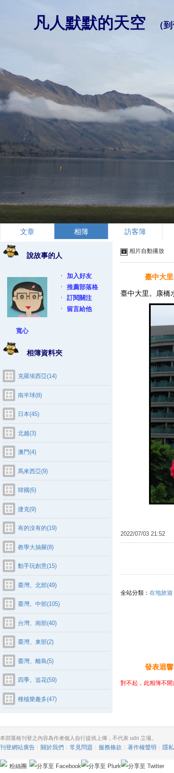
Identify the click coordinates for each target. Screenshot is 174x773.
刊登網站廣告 (17, 747)
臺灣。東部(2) (36, 642)
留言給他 (79, 308)
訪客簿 (135, 231)
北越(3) (27, 433)
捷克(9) (27, 509)
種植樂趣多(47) (37, 699)
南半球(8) (30, 395)
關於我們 (52, 747)
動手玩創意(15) (37, 566)
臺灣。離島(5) (36, 661)
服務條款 (110, 747)
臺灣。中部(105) (39, 604)
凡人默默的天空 (89, 22)
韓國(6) (27, 490)
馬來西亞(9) (33, 471)
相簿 (81, 231)
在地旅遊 (161, 592)
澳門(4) (27, 452)
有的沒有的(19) (37, 528)
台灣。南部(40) (37, 623)
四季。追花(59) (37, 679)
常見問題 (81, 747)
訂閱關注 (79, 297)
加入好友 (79, 275)
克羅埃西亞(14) (37, 376)
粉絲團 (18, 766)
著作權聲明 (142, 747)
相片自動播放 (146, 251)
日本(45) (28, 414)
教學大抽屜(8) (36, 547)
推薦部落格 (82, 286)
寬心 (22, 330)
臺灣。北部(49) (37, 585)
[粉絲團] (3, 763)
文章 (27, 231)
